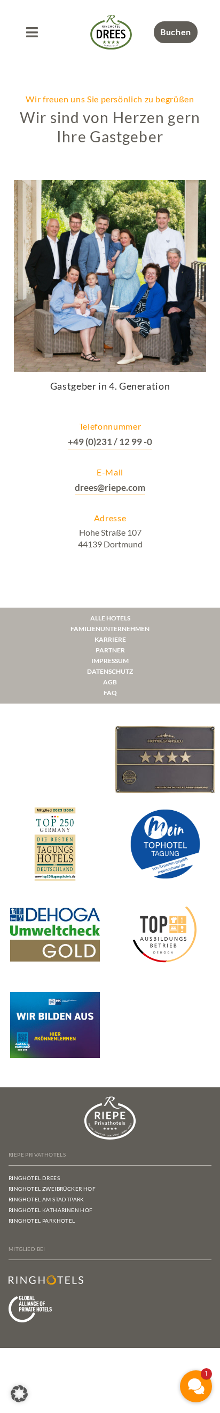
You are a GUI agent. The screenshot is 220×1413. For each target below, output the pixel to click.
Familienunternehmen (110, 629)
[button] (31, 32)
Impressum (110, 661)
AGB (110, 682)
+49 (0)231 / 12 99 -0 (110, 441)
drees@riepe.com (110, 487)
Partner (110, 650)
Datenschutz (110, 671)
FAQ (110, 693)
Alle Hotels (110, 618)
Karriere (110, 639)
